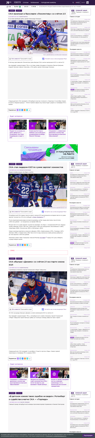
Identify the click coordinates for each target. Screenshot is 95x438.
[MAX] (17, 110)
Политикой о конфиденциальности (56, 436)
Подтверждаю (88, 435)
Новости (17, 2)
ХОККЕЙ (12, 10)
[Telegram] (20, 110)
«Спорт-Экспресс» (37, 217)
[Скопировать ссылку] (29, 110)
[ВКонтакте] (22, 110)
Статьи (25, 2)
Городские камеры (48, 2)
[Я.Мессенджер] (27, 110)
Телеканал (34, 2)
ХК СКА (19, 10)
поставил (42, 237)
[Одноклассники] (24, 110)
